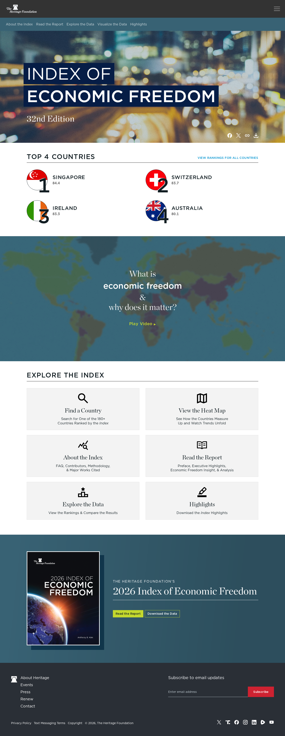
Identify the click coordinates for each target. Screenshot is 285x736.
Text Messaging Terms (49, 723)
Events (26, 685)
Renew (26, 699)
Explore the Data (80, 24)
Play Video (142, 323)
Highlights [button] (138, 24)
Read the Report (49, 24)
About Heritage (34, 678)
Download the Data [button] (162, 613)
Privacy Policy (21, 723)
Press (25, 692)
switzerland (192, 177)
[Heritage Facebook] (236, 722)
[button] (256, 135)
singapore (69, 177)
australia (187, 208)
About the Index (19, 24)
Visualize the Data (112, 24)
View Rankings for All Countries (228, 157)
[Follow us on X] (219, 722)
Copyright (75, 723)
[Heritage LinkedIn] (254, 722)
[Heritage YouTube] (271, 722)
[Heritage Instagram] (245, 722)
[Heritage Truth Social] (228, 722)
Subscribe (261, 691)
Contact (27, 706)
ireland (65, 208)
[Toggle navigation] (277, 9)
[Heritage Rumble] (263, 722)
